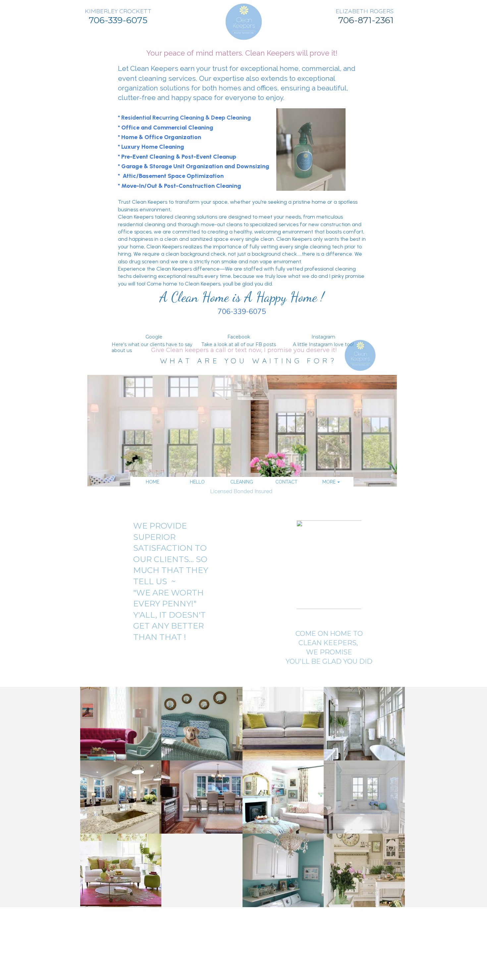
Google (153, 337)
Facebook (238, 337)
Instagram (323, 337)
